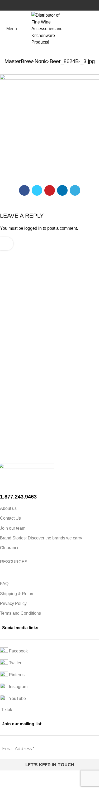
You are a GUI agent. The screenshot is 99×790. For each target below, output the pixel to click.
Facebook (18, 651)
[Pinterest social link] (49, 190)
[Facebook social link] (24, 190)
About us (8, 508)
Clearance (10, 548)
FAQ (4, 583)
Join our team (12, 528)
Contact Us (10, 518)
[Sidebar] (6, 243)
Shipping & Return (17, 593)
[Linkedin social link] (62, 190)
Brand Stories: (14, 538)
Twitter (14, 663)
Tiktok (6, 709)
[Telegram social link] (75, 190)
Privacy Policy (13, 603)
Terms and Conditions (20, 613)
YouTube (17, 698)
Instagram (17, 686)
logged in (33, 228)
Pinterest (17, 675)
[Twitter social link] (37, 190)
